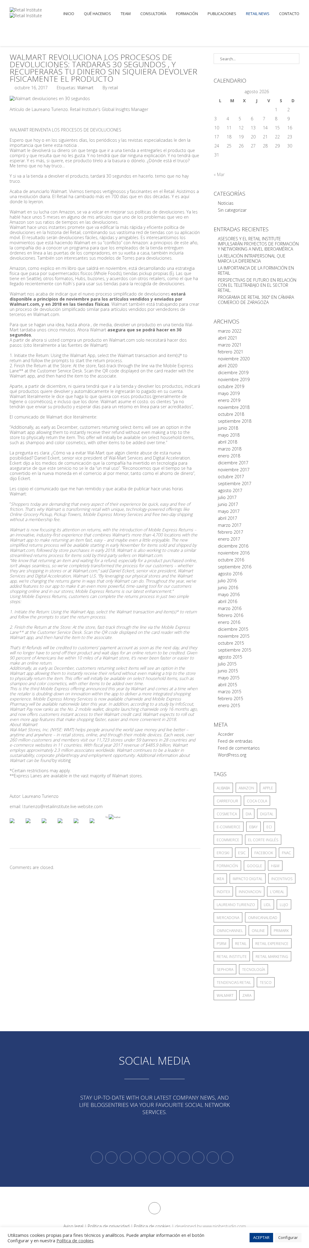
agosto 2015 (230, 657)
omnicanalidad (262, 917)
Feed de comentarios (239, 748)
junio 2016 (228, 587)
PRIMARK (281, 930)
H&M (275, 865)
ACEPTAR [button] (261, 1237)
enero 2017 (229, 539)
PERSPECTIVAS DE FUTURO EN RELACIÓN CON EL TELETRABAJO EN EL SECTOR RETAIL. (257, 285)
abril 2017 (227, 518)
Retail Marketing (272, 956)
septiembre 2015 (234, 650)
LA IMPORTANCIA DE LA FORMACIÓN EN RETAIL (256, 270)
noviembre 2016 (234, 553)
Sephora (225, 969)
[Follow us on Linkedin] (111, 1158)
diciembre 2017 (233, 463)
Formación (187, 13)
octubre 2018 (231, 414)
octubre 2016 (231, 560)
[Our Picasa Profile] (213, 1158)
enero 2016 (229, 622)
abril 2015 (227, 684)
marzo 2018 (229, 449)
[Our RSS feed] (140, 1158)
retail (241, 943)
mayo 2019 (229, 393)
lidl (267, 904)
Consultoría (153, 13)
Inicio (68, 13)
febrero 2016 (230, 615)
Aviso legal (73, 1226)
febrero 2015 (230, 698)
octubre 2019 (231, 386)
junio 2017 (228, 504)
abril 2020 (227, 365)
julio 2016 (227, 580)
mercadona (228, 917)
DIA (248, 814)
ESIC (242, 852)
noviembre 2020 (234, 359)
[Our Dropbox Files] (169, 1158)
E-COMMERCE (229, 826)
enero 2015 (229, 705)
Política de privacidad (108, 1226)
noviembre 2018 (234, 407)
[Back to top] (154, 1208)
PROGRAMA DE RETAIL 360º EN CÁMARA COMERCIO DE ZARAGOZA (256, 299)
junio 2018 (228, 428)
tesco (266, 982)
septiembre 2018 (234, 421)
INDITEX (223, 891)
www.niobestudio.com (224, 1226)
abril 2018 (227, 442)
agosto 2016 (230, 574)
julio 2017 (227, 497)
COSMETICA (227, 814)
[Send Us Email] (184, 1158)
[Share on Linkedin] (81, 825)
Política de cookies (152, 1226)
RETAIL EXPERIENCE (271, 943)
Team (126, 13)
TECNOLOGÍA (253, 969)
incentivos (281, 878)
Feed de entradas (235, 741)
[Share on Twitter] (33, 825)
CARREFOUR (227, 801)
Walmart (85, 87)
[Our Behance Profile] (155, 1158)
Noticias (226, 203)
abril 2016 (227, 601)
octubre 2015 (231, 643)
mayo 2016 (229, 594)
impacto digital (248, 878)
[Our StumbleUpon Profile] (227, 1158)
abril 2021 (227, 338)
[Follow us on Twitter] (97, 1158)
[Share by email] (97, 825)
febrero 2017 (230, 532)
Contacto (289, 13)
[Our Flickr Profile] (198, 1158)
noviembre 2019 (234, 379)
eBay (253, 826)
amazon (246, 788)
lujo (284, 904)
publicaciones (222, 13)
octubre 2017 (231, 476)
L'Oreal (277, 891)
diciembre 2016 (233, 546)
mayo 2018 (229, 435)
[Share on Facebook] (17, 825)
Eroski (223, 852)
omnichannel (230, 930)
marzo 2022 (229, 331)
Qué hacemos (97, 13)
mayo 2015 (229, 678)
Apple (268, 788)
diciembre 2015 (233, 629)
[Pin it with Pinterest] (65, 825)
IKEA (220, 878)
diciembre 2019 (233, 372)
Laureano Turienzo (236, 904)
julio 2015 (227, 664)
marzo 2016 (229, 608)
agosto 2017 (230, 490)
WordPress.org (232, 755)
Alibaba (223, 788)
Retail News (257, 13)
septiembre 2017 (234, 483)
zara (246, 995)
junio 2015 (228, 671)
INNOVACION (250, 891)
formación (227, 865)
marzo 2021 (229, 345)
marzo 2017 (229, 525)
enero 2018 (229, 456)
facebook (263, 852)
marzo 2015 (229, 691)
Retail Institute (232, 956)
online (258, 930)
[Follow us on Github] (126, 1158)
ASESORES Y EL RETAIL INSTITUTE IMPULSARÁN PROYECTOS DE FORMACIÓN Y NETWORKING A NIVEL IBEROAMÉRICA (258, 244)
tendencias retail (234, 982)
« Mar (219, 174)
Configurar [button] (288, 1237)
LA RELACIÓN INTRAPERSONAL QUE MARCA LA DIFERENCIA (251, 258)
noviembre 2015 (234, 636)
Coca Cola (257, 801)
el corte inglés (263, 839)
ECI (269, 826)
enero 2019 (229, 400)
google (254, 865)
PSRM (221, 943)
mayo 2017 (229, 511)
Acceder (226, 734)
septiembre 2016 (234, 567)
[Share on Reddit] (49, 825)
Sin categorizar (232, 210)
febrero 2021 (230, 352)
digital (266, 814)
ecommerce (228, 839)
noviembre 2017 (234, 469)
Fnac (286, 852)
